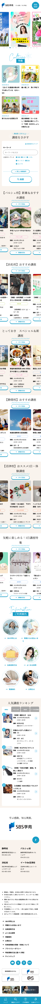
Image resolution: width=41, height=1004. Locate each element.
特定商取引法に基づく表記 (14, 952)
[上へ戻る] (35, 840)
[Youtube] (12, 963)
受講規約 (8, 937)
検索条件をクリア (32, 144)
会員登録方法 (10, 929)
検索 (22, 179)
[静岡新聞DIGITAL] (10, 971)
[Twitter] (18, 963)
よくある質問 (10, 933)
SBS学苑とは (10, 921)
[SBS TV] (30, 971)
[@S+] (30, 979)
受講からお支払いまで (13, 925)
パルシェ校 (25, 848)
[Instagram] (24, 963)
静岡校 (5, 848)
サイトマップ (10, 956)
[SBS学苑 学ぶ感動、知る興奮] (13, 5)
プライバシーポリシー (13, 948)
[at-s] (29, 963)
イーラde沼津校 (27, 862)
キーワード (7, 147)
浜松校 (5, 862)
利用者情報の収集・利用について (17, 945)
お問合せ (8, 941)
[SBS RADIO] (10, 979)
